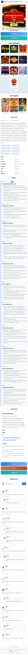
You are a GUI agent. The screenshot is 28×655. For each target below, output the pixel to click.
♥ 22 (3, 525)
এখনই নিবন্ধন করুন (14, 38)
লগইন (14, 468)
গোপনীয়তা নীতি (15, 647)
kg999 (2, 123)
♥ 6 (3, 553)
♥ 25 (3, 640)
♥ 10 (3, 612)
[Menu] (26, 2)
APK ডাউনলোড (14, 34)
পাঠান (24, 483)
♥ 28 (3, 573)
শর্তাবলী (11, 647)
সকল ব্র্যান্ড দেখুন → (14, 90)
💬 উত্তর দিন (8, 496)
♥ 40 (3, 513)
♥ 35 (3, 622)
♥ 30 (3, 496)
